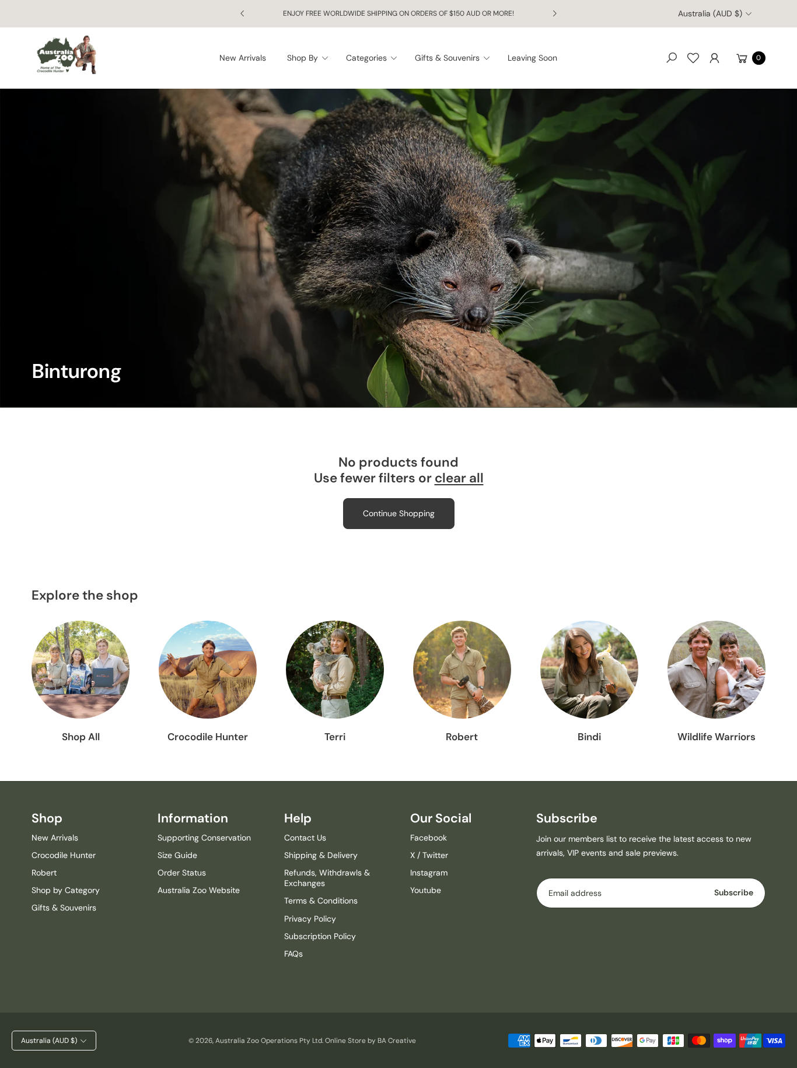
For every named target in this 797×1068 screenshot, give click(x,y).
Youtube (425, 890)
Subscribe (733, 892)
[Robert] (462, 670)
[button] (311, 58)
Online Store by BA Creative (370, 1040)
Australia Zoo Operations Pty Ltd (268, 1040)
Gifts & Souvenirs (64, 907)
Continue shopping (399, 513)
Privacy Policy (310, 918)
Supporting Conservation (204, 837)
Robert (462, 736)
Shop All (81, 736)
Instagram (429, 872)
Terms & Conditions (321, 900)
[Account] (715, 58)
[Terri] (335, 670)
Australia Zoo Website (199, 890)
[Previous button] (242, 13)
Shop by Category (66, 890)
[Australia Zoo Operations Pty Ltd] (67, 55)
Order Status (182, 872)
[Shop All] (81, 670)
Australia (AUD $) (710, 13)
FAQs (293, 953)
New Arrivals (55, 837)
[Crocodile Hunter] (208, 670)
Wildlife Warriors (716, 736)
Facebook (428, 837)
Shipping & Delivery (321, 855)
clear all (459, 478)
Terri (334, 736)
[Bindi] (589, 670)
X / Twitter (429, 855)
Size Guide (177, 855)
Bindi (589, 736)
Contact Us (305, 837)
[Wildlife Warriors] (716, 670)
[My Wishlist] (693, 58)
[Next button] (554, 13)
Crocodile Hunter (207, 736)
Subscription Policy (320, 936)
